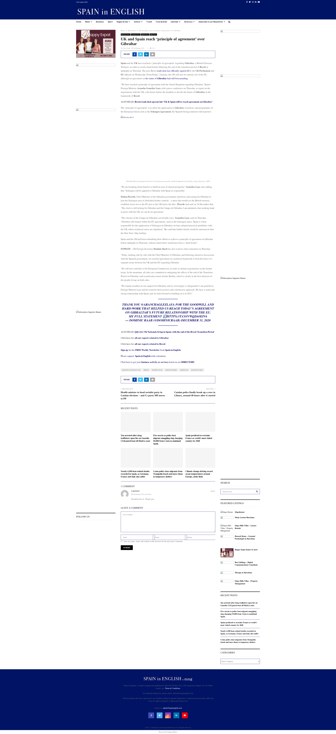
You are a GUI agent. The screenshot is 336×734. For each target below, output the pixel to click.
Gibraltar (184, 370)
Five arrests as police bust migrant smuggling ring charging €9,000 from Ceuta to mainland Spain (238, 614)
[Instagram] (168, 715)
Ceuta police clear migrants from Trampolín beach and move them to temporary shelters (168, 474)
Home (78, 22)
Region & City (122, 22)
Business (100, 22)
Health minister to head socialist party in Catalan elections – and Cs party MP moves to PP (143, 395)
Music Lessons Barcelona (244, 517)
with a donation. (150, 355)
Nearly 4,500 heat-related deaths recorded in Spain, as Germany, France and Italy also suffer (135, 474)
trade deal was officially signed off (173, 70)
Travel (149, 22)
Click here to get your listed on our (158, 362)
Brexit (146, 370)
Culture (137, 22)
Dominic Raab (157, 370)
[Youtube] (185, 715)
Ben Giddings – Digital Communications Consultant (246, 563)
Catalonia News (136, 34)
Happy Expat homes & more (246, 549)
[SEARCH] (257, 491)
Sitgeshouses (240, 512)
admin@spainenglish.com (172, 708)
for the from (151, 349)
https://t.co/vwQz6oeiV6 (187, 316)
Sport (110, 22)
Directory (188, 22)
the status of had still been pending (166, 78)
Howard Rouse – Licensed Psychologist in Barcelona (245, 537)
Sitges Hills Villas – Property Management (246, 582)
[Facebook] (151, 715)
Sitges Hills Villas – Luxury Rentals (245, 526)
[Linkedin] (176, 715)
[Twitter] (159, 715)
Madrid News (145, 34)
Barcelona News (125, 34)
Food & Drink (161, 22)
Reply (213, 491)
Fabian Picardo (171, 370)
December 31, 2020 (196, 320)
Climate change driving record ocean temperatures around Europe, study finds (199, 474)
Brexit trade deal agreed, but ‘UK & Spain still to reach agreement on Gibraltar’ (174, 101)
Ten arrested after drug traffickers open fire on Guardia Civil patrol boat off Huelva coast (135, 438)
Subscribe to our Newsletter (210, 22)
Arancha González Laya (131, 370)
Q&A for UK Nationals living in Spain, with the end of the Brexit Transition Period (174, 331)
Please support (128, 355)
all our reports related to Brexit (150, 344)
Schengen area (197, 370)
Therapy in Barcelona (243, 572)
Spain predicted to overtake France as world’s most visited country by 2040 (198, 438)
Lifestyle (174, 22)
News (87, 22)
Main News (153, 34)
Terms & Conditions (172, 688)
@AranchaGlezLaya (158, 304)
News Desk (126, 48)
